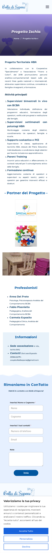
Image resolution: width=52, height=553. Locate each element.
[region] (26, 524)
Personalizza (26, 539)
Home (16, 38)
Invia (26, 472)
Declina (26, 546)
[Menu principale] (47, 7)
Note (12, 450)
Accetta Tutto (26, 531)
